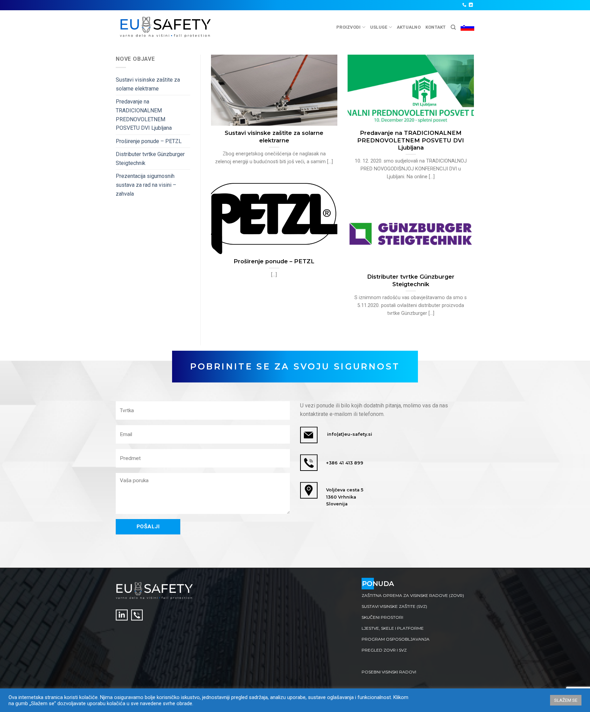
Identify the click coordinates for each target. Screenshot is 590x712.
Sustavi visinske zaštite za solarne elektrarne (148, 84)
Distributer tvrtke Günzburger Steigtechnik (150, 158)
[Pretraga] (453, 27)
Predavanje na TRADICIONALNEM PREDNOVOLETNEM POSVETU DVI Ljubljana (144, 114)
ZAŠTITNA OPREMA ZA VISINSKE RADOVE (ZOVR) (413, 595)
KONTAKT (435, 27)
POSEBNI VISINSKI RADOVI (389, 671)
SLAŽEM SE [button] (565, 700)
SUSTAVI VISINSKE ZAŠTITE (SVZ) (394, 606)
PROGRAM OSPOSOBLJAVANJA (396, 639)
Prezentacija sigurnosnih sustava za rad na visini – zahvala (146, 185)
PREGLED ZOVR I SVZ (384, 650)
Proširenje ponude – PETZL (149, 141)
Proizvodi (348, 27)
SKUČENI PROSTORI (382, 617)
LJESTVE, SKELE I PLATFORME (393, 628)
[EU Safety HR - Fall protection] (166, 27)
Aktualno (409, 27)
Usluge (379, 27)
